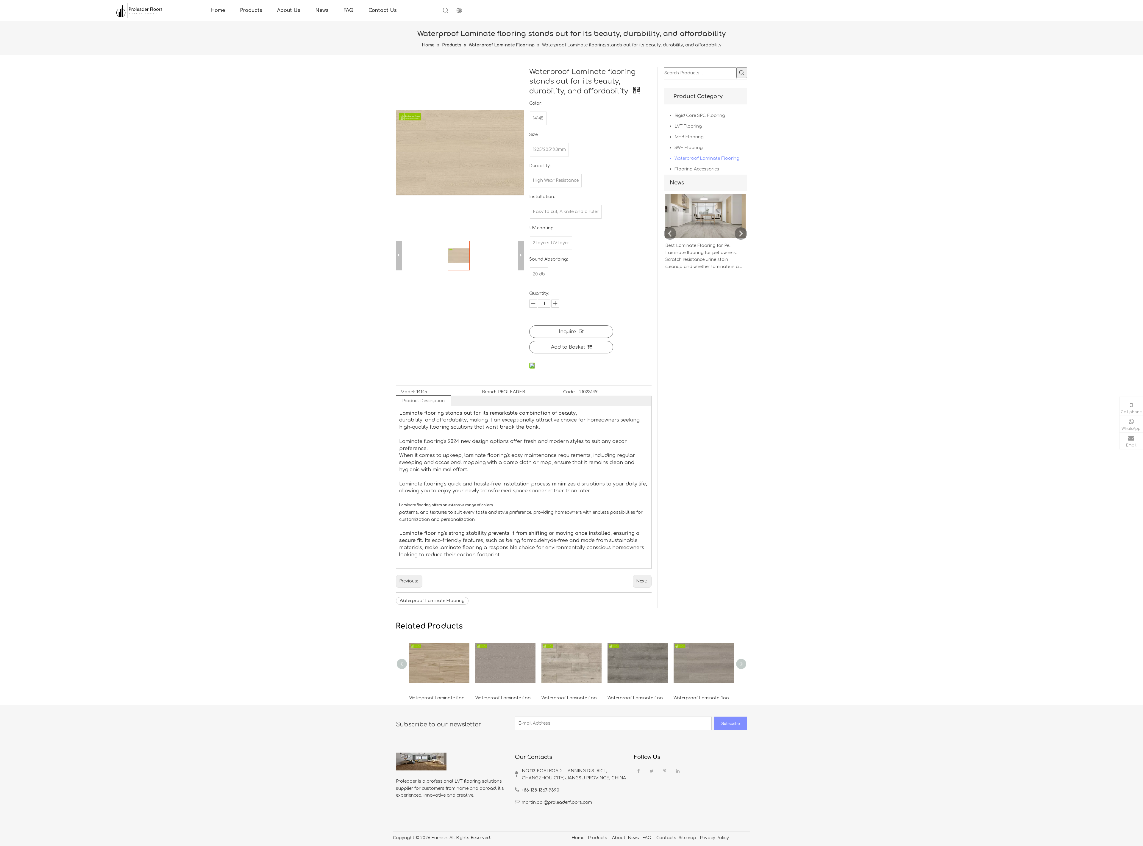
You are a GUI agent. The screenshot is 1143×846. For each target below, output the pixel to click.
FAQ (348, 10)
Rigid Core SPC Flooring (699, 115)
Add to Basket (568, 347)
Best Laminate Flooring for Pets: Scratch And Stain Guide (699, 245)
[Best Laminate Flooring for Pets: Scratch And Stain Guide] (705, 238)
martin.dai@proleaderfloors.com (557, 802)
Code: (569, 392)
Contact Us (382, 10)
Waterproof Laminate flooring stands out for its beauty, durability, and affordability (439, 698)
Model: (407, 392)
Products (251, 10)
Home (217, 10)
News (322, 10)
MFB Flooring (689, 137)
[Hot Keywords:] (741, 72)
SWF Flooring (688, 147)
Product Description (423, 401)
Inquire (567, 331)
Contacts (666, 838)
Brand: (489, 392)
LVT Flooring (688, 126)
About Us (288, 10)
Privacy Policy (714, 838)
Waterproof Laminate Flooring (432, 601)
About (618, 838)
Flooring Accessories (696, 169)
